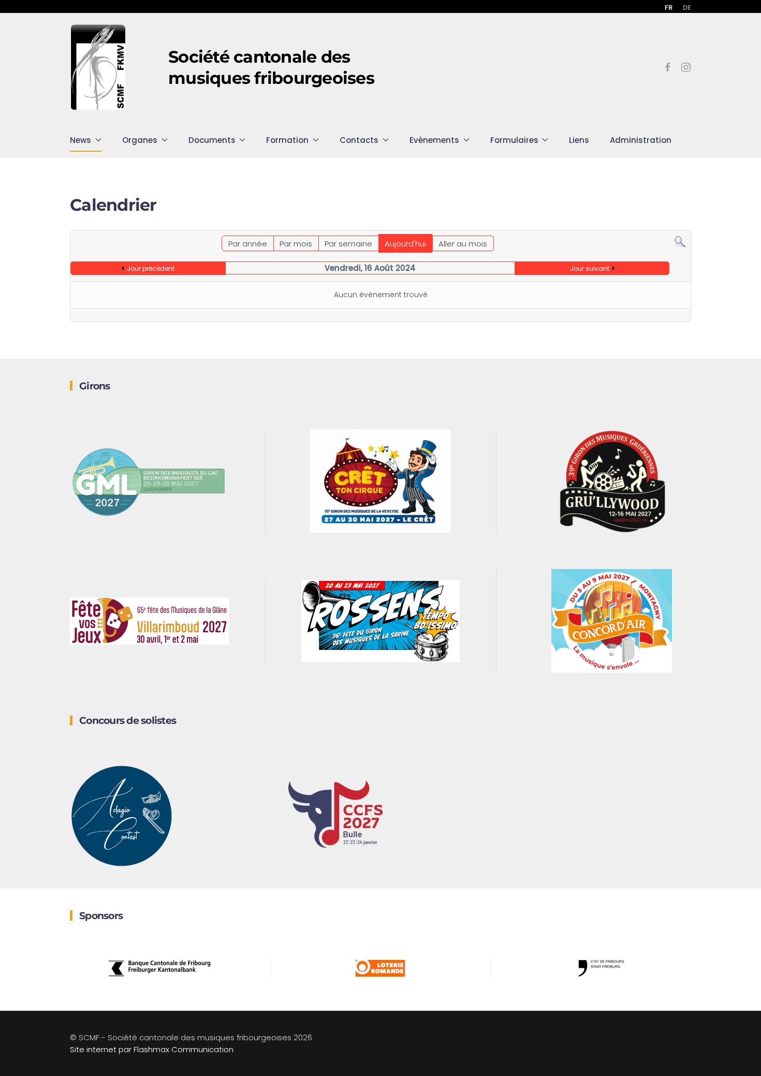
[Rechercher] (680, 241)
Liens (579, 140)
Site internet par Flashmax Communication (151, 1049)
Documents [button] (212, 140)
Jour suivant (589, 268)
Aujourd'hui (405, 243)
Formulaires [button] (514, 140)
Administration (640, 140)
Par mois (296, 243)
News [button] (80, 140)
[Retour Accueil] (98, 67)
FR (668, 7)
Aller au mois (462, 243)
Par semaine (348, 243)
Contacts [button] (359, 140)
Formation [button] (287, 140)
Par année (247, 243)
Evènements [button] (434, 140)
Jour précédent (150, 268)
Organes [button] (139, 140)
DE (687, 7)
